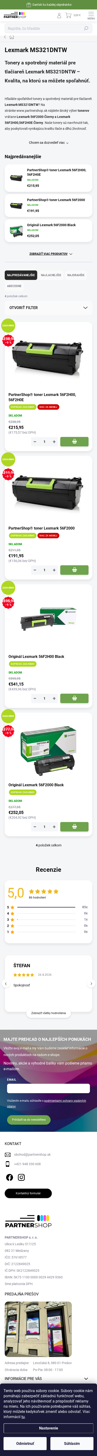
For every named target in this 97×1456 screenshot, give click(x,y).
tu (23, 1417)
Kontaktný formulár (28, 1193)
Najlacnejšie (51, 275)
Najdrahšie (76, 275)
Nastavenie (48, 1428)
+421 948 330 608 (27, 1164)
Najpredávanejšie (21, 275)
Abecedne (14, 286)
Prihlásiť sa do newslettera (29, 1119)
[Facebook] (9, 1176)
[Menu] (91, 15)
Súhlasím (72, 1443)
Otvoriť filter (23, 308)
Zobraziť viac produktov (48, 254)
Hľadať (86, 28)
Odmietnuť (25, 1443)
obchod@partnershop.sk (32, 1154)
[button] (91, 984)
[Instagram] (20, 1176)
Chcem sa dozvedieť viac (47, 142)
